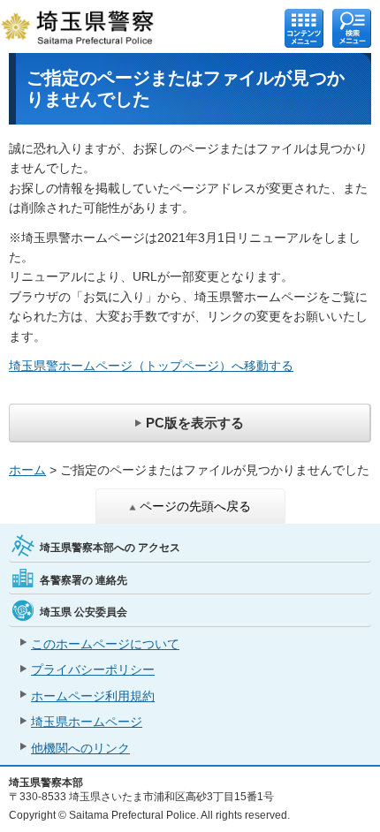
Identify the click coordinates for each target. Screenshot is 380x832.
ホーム (27, 470)
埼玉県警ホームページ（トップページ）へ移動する (151, 366)
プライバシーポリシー (93, 669)
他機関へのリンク (80, 748)
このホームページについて (105, 644)
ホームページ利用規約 (93, 696)
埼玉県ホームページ (86, 722)
